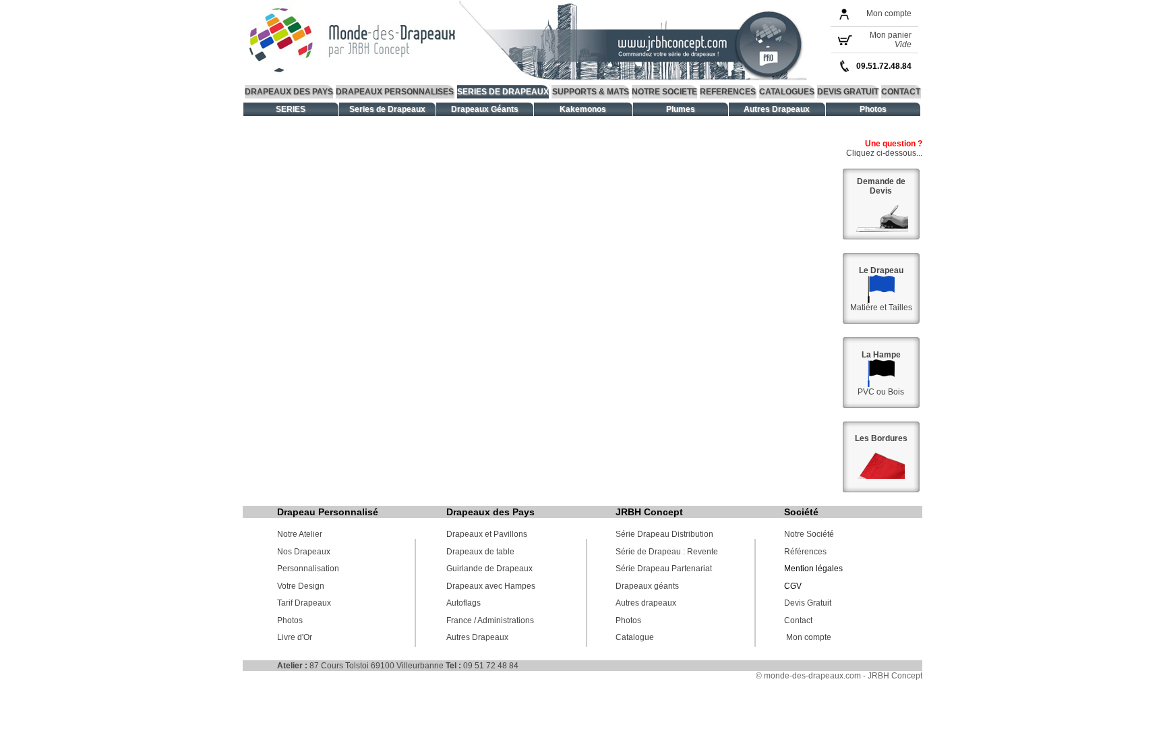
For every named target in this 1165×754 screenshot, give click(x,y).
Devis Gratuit (807, 603)
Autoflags (463, 603)
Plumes (680, 109)
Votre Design (300, 586)
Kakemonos (583, 109)
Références (805, 551)
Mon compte (889, 13)
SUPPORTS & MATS (590, 91)
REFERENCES (728, 91)
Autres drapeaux (646, 603)
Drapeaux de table (480, 551)
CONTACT (900, 91)
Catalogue (635, 637)
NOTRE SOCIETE (664, 91)
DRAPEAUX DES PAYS (289, 91)
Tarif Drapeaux (304, 603)
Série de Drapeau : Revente (667, 551)
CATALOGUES (786, 91)
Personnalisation (308, 568)
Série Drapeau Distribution (664, 534)
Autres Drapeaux (777, 109)
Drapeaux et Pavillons (486, 534)
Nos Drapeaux (303, 551)
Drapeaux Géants (484, 109)
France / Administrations (490, 620)
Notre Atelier (299, 534)
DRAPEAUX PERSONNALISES (395, 91)
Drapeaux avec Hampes (490, 586)
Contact (798, 620)
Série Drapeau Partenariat (664, 568)
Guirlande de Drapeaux (489, 568)
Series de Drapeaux (387, 109)
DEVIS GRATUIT (847, 91)
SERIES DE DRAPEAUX (503, 91)
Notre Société (809, 534)
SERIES (290, 109)
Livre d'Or (294, 637)
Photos (873, 109)
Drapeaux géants (647, 586)
